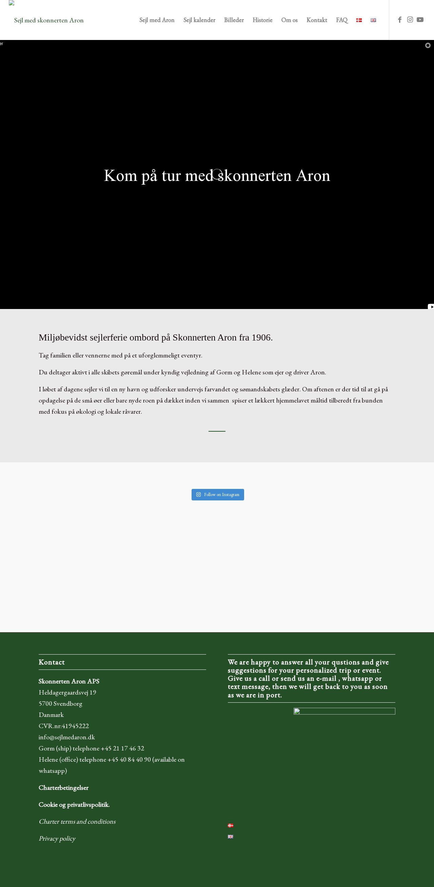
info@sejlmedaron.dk (67, 737)
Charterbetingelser (63, 787)
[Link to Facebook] (400, 20)
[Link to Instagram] (410, 20)
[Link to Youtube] (420, 20)
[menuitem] (157, 20)
